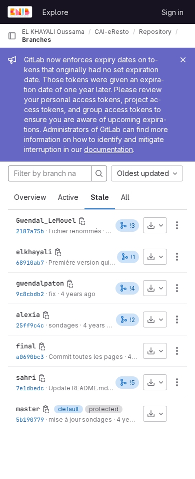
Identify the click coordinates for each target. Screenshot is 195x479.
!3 (132, 225)
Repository (155, 31)
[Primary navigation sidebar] (12, 36)
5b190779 (30, 419)
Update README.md (78, 388)
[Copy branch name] (82, 221)
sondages (63, 325)
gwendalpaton (40, 283)
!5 (132, 382)
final (26, 345)
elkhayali (34, 251)
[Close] (183, 60)
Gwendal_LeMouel (46, 220)
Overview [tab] (30, 197)
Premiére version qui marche (90, 262)
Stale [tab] (99, 197)
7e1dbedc (30, 388)
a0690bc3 (30, 356)
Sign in (173, 12)
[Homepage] (20, 12)
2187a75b (30, 231)
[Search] (99, 173)
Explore (55, 12)
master (28, 408)
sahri (26, 377)
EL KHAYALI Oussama (53, 31)
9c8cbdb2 (30, 294)
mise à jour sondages (80, 419)
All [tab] (125, 197)
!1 (133, 257)
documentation (108, 149)
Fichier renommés (75, 231)
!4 (132, 288)
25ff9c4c (30, 325)
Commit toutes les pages (85, 356)
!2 (132, 319)
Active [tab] (68, 197)
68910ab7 (30, 262)
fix (52, 294)
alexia (28, 314)
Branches (36, 39)
